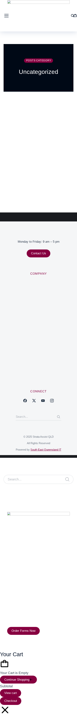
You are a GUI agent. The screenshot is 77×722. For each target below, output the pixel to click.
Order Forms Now (23, 630)
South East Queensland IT (45, 449)
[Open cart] (75, 15)
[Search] (58, 417)
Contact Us (38, 253)
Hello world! (19, 165)
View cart (10, 693)
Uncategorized (15, 174)
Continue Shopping (16, 679)
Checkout (10, 701)
